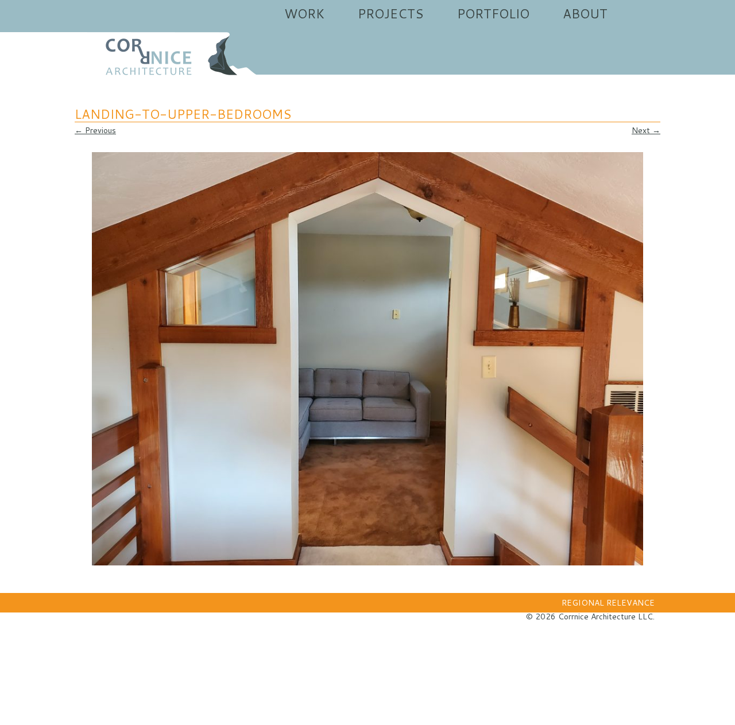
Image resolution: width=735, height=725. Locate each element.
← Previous (95, 130)
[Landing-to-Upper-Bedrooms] (367, 358)
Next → (646, 130)
